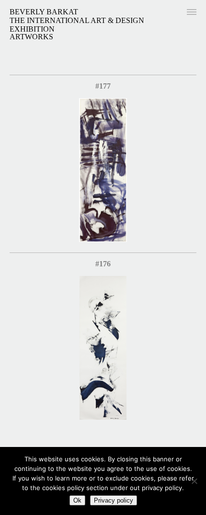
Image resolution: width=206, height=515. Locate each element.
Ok (77, 500)
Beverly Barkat (44, 12)
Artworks (31, 37)
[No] (194, 481)
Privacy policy (113, 500)
